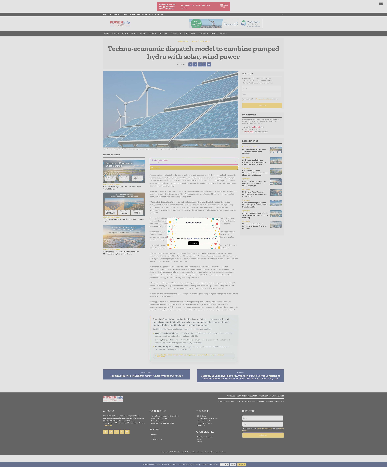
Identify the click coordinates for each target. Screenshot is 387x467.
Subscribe (193, 243)
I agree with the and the (195, 238)
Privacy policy (211, 238)
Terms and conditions (193, 238)
